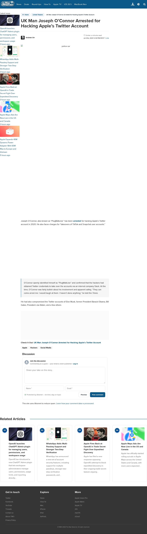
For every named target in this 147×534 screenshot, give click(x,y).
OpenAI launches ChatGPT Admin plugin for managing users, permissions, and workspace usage (19, 449)
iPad (42, 512)
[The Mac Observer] (7, 4)
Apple (24, 347)
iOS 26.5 (68, 4)
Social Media (46, 347)
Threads (9, 509)
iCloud (77, 516)
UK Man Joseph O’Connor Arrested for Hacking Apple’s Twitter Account (67, 342)
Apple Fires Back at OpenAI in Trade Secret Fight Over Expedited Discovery (95, 448)
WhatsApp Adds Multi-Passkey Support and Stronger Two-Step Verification (56, 448)
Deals (26, 4)
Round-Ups (36, 4)
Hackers (33, 347)
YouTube (9, 505)
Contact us (9, 512)
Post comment (97, 394)
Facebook (9, 501)
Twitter (8, 498)
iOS (76, 509)
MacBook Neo (80, 4)
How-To (47, 4)
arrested (77, 220)
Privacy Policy (11, 520)
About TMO (10, 516)
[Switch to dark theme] (138, 4)
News (19, 4)
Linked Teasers (38, 15)
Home (27, 15)
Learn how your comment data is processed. (75, 403)
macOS (77, 512)
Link (107, 38)
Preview (84, 394)
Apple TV (57, 4)
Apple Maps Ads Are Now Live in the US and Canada (132, 446)
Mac (41, 505)
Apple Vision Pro (81, 498)
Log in (75, 363)
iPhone (42, 509)
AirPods (43, 516)
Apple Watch (79, 501)
